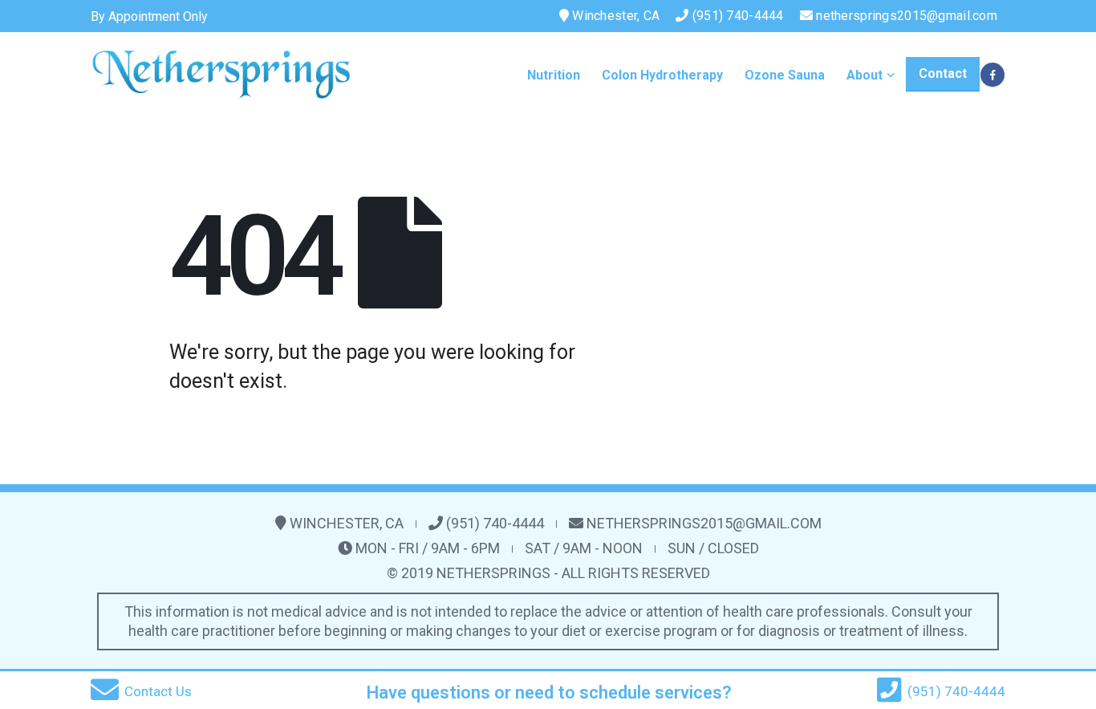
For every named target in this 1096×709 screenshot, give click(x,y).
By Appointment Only (149, 16)
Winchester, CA (614, 15)
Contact (943, 73)
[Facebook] (992, 75)
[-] (221, 74)
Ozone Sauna (785, 75)
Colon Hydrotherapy (662, 75)
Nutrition (553, 75)
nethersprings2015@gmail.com (906, 15)
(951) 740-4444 (736, 15)
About (864, 75)
